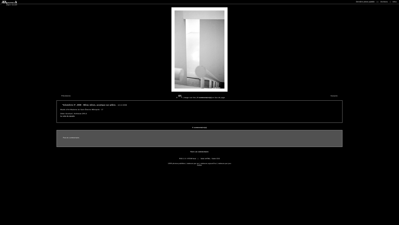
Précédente (66, 96)
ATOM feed (191, 158)
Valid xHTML (205, 158)
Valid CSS (216, 158)
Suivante (334, 96)
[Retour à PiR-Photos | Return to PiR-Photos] (9, 5)
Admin (199, 165)
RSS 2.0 (182, 158)
